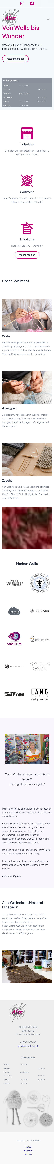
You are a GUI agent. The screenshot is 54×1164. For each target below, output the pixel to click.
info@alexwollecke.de (28, 1046)
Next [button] (48, 966)
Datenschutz (28, 1154)
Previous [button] (6, 966)
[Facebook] (32, 3)
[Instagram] (22, 3)
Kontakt (28, 1147)
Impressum (28, 1151)
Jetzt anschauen (15, 58)
